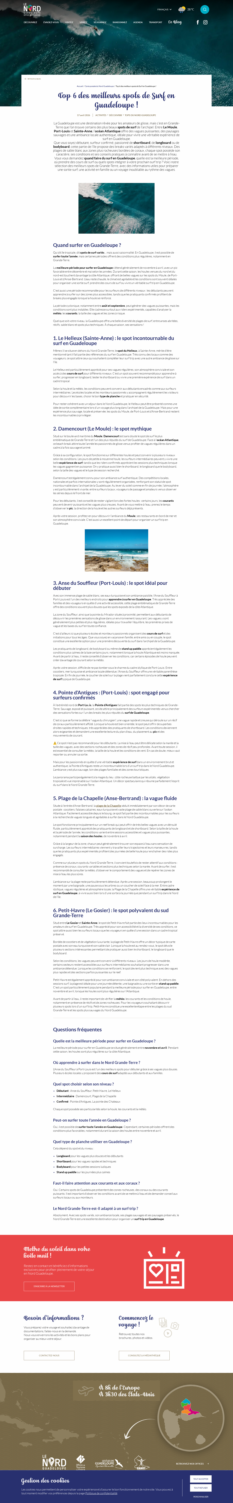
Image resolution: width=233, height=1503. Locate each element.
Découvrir (115, 115)
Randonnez (120, 22)
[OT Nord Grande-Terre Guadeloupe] (32, 9)
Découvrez (30, 22)
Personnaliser (200, 1497)
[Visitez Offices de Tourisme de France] (80, 1464)
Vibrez (83, 22)
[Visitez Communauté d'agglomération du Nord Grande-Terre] (141, 1464)
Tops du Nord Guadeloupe (140, 115)
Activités (100, 115)
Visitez (69, 22)
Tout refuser (201, 1488)
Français (162, 9)
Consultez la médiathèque (144, 1355)
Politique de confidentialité (101, 1493)
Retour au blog (34, 79)
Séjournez (100, 22)
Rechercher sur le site (204, 9)
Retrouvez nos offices (190, 1463)
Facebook (198, 22)
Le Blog (175, 22)
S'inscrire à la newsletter (49, 1286)
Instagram (205, 22)
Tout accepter (200, 1479)
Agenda (138, 22)
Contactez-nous (49, 1355)
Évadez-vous (51, 22)
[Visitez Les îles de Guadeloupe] (109, 1464)
